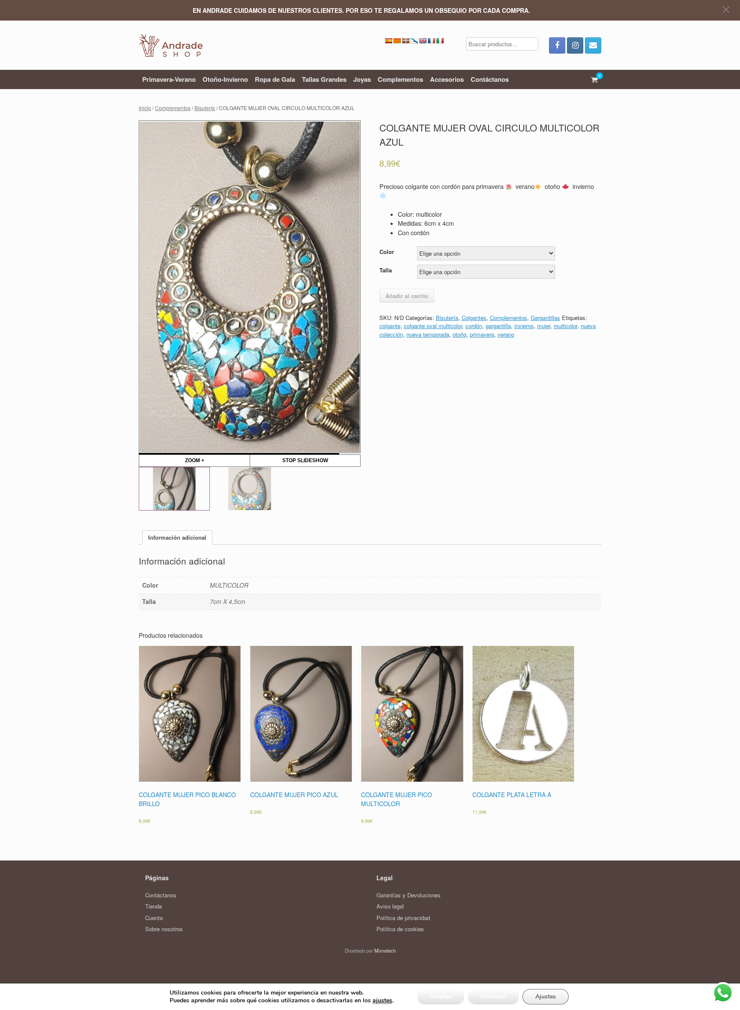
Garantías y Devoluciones (408, 895)
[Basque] (405, 40)
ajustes (382, 1000)
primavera (482, 334)
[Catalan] (397, 40)
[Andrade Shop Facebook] (557, 45)
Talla (385, 270)
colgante (389, 326)
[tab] (177, 537)
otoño (459, 334)
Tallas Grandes (324, 79)
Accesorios (447, 79)
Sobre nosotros (164, 929)
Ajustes (545, 996)
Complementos (400, 79)
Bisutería (204, 107)
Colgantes (474, 318)
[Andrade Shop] (171, 45)
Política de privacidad (403, 918)
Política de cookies (400, 929)
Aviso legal (390, 906)
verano (506, 334)
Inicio (145, 107)
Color (386, 252)
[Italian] (440, 40)
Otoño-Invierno (225, 79)
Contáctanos (490, 79)
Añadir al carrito (406, 296)
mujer (543, 326)
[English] (423, 40)
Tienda (153, 906)
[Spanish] (388, 40)
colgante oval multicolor (433, 326)
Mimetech (385, 950)
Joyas (362, 79)
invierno (524, 326)
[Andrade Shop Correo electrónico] (593, 45)
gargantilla (498, 326)
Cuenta (154, 918)
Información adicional (177, 537)
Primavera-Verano (169, 79)
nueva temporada (427, 334)
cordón (473, 326)
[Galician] (414, 40)
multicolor (565, 326)
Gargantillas (545, 318)
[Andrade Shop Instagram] (575, 45)
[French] (431, 40)
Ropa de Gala (275, 79)
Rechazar (493, 996)
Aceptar (440, 996)
